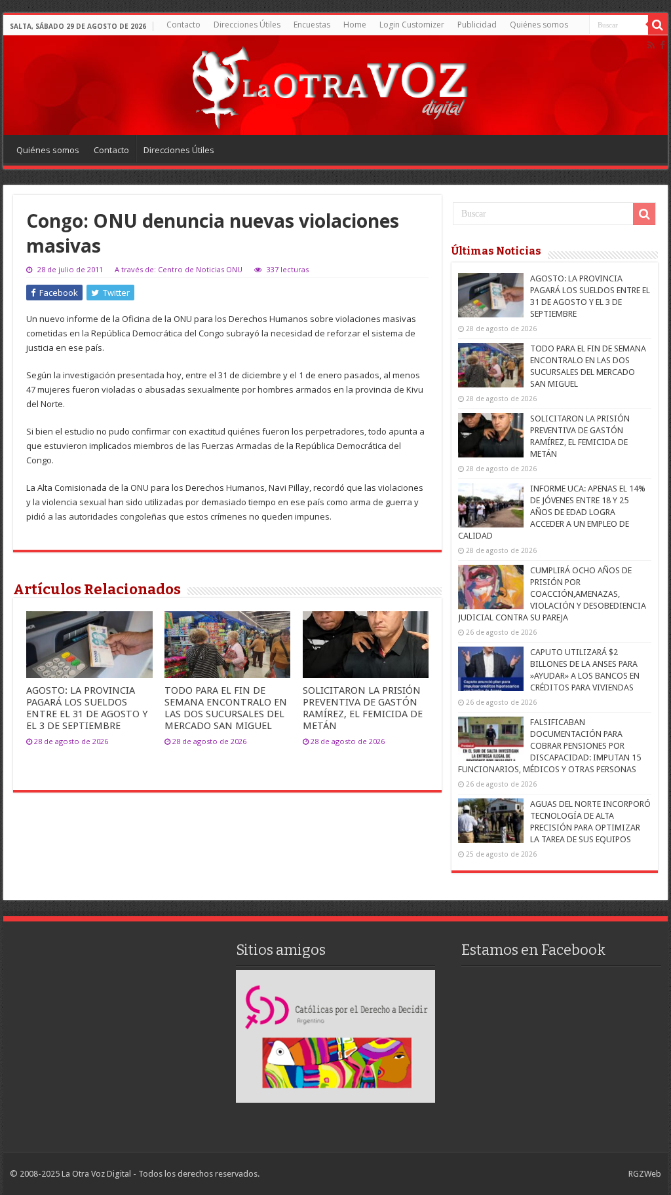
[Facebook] (662, 45)
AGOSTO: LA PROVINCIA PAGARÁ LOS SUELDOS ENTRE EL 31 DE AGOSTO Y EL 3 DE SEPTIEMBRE (86, 708)
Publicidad (477, 24)
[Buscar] (658, 25)
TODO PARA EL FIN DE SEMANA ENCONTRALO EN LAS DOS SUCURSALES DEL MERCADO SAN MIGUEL (225, 708)
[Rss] (651, 45)
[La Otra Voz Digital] (328, 84)
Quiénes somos (539, 24)
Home (354, 24)
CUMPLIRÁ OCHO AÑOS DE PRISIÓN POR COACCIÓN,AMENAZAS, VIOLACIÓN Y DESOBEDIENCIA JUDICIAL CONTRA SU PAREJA (552, 593)
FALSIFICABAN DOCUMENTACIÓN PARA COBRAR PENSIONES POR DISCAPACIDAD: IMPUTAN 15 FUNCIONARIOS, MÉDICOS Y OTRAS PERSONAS (549, 745)
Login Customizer (411, 24)
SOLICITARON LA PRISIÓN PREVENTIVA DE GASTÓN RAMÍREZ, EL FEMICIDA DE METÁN (363, 708)
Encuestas (312, 24)
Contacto (183, 24)
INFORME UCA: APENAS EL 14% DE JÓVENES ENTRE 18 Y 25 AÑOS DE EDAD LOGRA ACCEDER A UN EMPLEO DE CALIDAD (551, 512)
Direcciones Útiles (247, 24)
